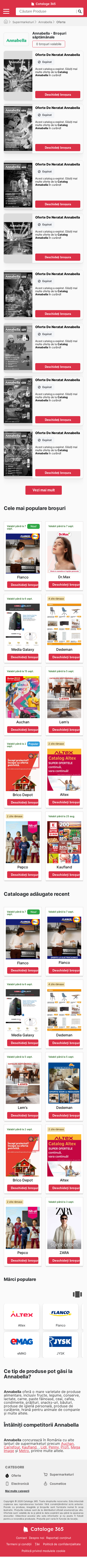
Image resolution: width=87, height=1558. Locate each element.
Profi (65, 1447)
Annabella (45, 22)
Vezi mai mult (44, 490)
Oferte (16, 1475)
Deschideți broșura (58, 94)
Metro (24, 1450)
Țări (37, 1544)
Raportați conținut (58, 1538)
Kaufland (29, 1447)
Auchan (67, 1443)
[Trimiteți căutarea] (79, 11)
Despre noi (36, 1538)
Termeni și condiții (18, 1544)
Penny (54, 1447)
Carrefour (12, 1447)
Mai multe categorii (17, 1491)
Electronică (20, 1483)
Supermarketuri (23, 22)
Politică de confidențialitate (62, 1544)
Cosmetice (58, 1483)
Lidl (44, 1447)
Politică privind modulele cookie (43, 1551)
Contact (21, 1538)
